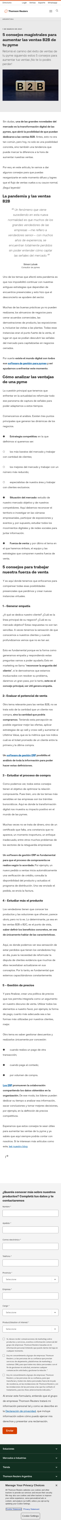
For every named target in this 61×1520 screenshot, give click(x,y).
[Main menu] (51, 11)
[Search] (57, 10)
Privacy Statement (30, 1509)
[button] (30, 1448)
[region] (30, 1500)
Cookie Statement (14, 1509)
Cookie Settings (30, 1516)
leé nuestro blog (18, 1146)
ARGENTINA (8, 19)
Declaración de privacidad (21, 1411)
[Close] (56, 1485)
